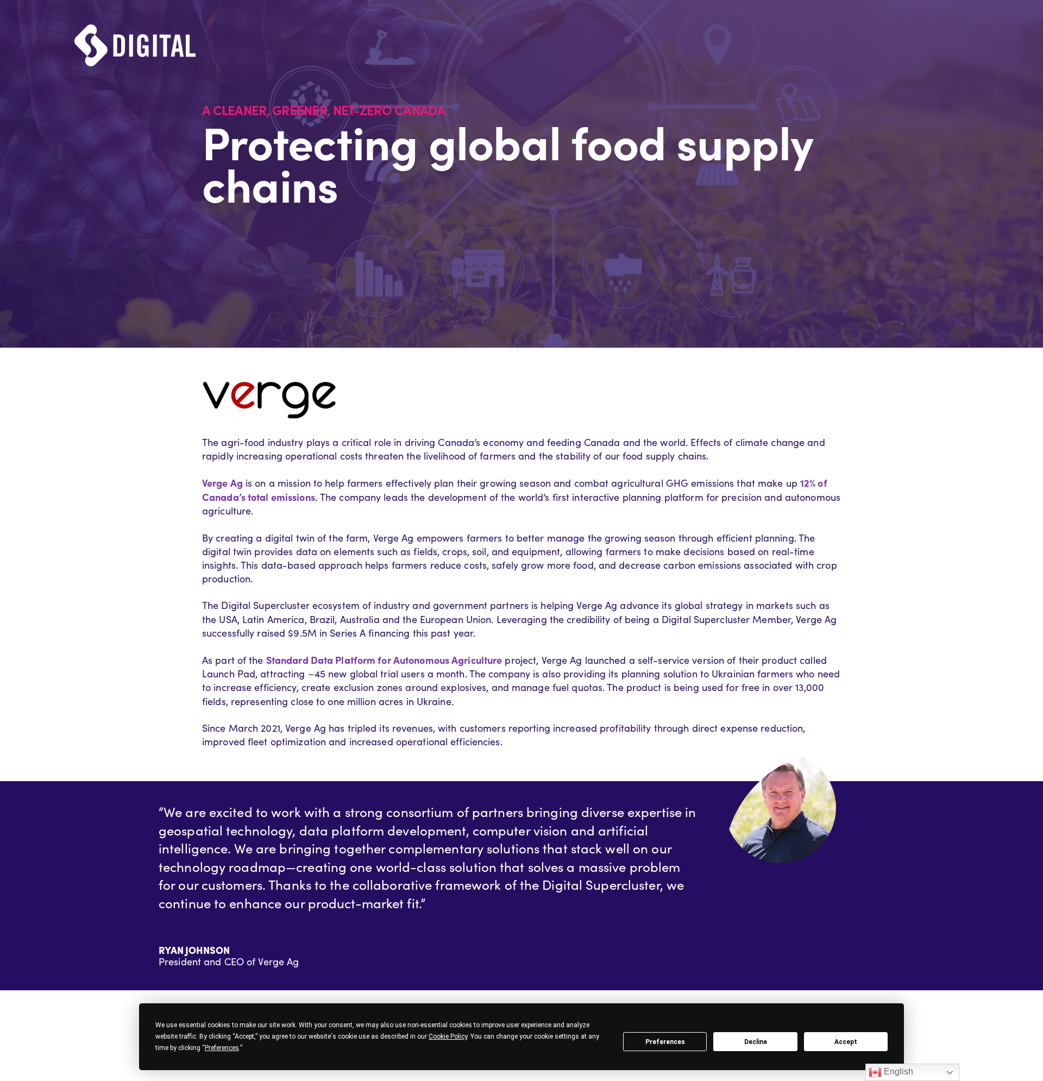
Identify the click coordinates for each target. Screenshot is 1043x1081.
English (897, 1071)
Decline (755, 1042)
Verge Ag (222, 482)
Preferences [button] (222, 1048)
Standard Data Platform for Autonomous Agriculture (384, 660)
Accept (845, 1042)
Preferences (665, 1042)
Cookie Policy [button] (448, 1036)
